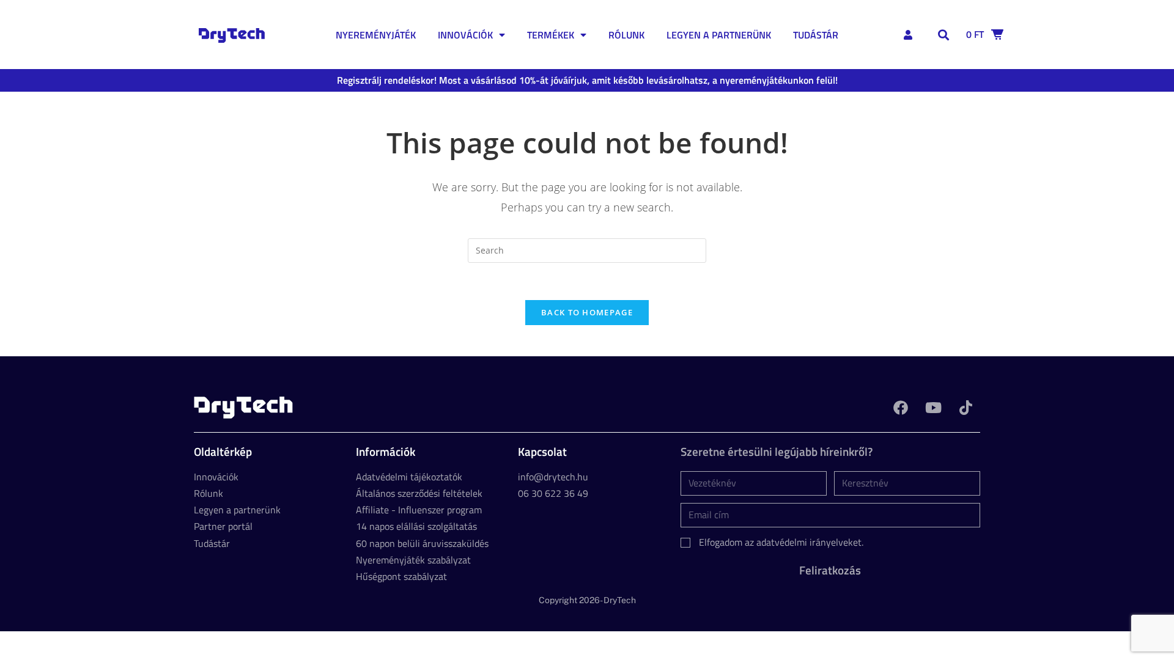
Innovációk (465, 35)
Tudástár (815, 35)
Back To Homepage (587, 312)
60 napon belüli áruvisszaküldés (422, 543)
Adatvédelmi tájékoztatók (409, 476)
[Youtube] (933, 407)
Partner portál (223, 526)
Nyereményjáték (376, 35)
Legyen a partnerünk (718, 35)
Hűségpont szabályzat (401, 576)
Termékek (550, 35)
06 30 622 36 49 (553, 493)
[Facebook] (900, 407)
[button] (944, 34)
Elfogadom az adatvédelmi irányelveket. (781, 542)
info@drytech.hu (553, 476)
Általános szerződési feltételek (419, 493)
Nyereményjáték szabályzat (413, 559)
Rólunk (626, 35)
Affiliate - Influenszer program (419, 509)
